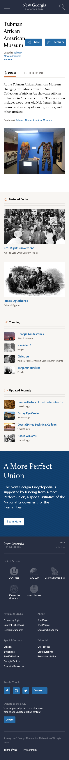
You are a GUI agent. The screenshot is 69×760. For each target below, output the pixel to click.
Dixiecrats (23, 356)
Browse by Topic (12, 620)
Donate (10, 719)
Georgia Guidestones (30, 334)
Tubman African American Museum (13, 56)
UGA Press (14, 577)
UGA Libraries (34, 595)
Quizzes (8, 646)
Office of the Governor (14, 596)
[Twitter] (25, 690)
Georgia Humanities (55, 577)
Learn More (14, 521)
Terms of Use (10, 749)
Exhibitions (9, 651)
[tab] (10, 73)
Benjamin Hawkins (28, 367)
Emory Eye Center (28, 413)
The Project (43, 620)
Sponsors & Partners (48, 630)
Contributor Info (45, 651)
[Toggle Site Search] (62, 6)
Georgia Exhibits (12, 661)
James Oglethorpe (16, 300)
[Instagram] (16, 690)
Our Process (44, 646)
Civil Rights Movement (19, 248)
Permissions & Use (47, 656)
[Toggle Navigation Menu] (7, 7)
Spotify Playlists (11, 656)
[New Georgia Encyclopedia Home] (34, 7)
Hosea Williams (27, 436)
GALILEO (34, 577)
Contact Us (40, 690)
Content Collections (14, 625)
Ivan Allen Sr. (25, 345)
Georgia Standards (13, 630)
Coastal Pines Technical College (36, 424)
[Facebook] (7, 690)
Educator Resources (14, 666)
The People (44, 625)
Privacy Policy (30, 749)
